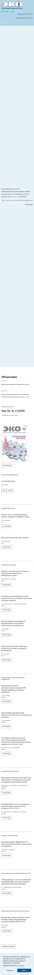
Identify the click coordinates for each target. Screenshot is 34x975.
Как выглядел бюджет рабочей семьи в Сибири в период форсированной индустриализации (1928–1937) (15, 919)
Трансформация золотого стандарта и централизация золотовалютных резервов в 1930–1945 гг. (15, 806)
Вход (12, 11)
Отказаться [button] (10, 970)
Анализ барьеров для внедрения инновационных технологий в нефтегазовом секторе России (13, 623)
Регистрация (5, 11)
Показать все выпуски (9, 946)
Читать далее (29, 204)
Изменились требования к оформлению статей (15, 384)
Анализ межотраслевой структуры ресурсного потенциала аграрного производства (14, 648)
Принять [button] (24, 970)
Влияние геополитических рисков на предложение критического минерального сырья (15, 573)
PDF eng (10, 490)
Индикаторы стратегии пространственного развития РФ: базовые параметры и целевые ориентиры (13, 689)
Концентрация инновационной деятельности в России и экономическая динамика (16, 715)
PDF (7, 465)
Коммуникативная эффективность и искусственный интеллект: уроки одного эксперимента (16, 844)
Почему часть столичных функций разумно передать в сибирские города (15, 515)
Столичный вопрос (8, 481)
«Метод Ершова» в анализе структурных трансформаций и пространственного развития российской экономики (16, 881)
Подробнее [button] (21, 966)
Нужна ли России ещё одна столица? (15, 537)
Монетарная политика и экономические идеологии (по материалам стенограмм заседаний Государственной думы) (16, 779)
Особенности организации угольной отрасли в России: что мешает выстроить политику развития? (16, 598)
